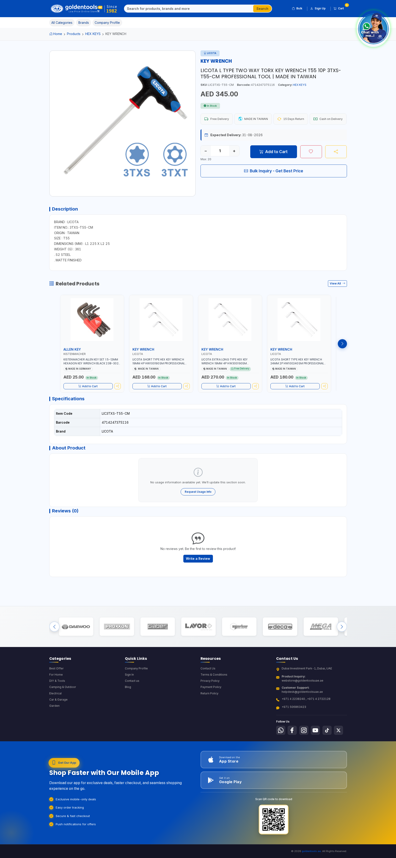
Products (73, 34)
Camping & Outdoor (62, 687)
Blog (128, 687)
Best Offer (56, 668)
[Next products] (342, 343)
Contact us (132, 680)
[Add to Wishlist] (311, 151)
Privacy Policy (210, 680)
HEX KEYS (93, 34)
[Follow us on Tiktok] (327, 730)
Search (262, 9)
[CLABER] (157, 626)
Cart (342, 7)
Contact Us (208, 668)
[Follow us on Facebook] (292, 730)
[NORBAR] (239, 626)
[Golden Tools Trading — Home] (84, 8)
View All (335, 283)
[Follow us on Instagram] (303, 730)
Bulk (299, 8)
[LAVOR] (198, 626)
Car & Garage (58, 699)
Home (57, 34)
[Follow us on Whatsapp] (280, 730)
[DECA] (280, 626)
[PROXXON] (117, 626)
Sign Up (320, 8)
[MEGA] (321, 626)
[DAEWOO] (76, 626)
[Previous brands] (54, 626)
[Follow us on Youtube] (315, 730)
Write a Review (198, 558)
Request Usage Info (198, 491)
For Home (56, 674)
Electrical (55, 693)
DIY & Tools (57, 680)
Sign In (129, 674)
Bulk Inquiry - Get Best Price (276, 170)
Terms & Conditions (214, 674)
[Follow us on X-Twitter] (338, 730)
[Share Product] (336, 151)
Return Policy (209, 693)
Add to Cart (276, 151)
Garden (54, 705)
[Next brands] (342, 626)
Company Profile (136, 668)
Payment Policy (211, 687)
